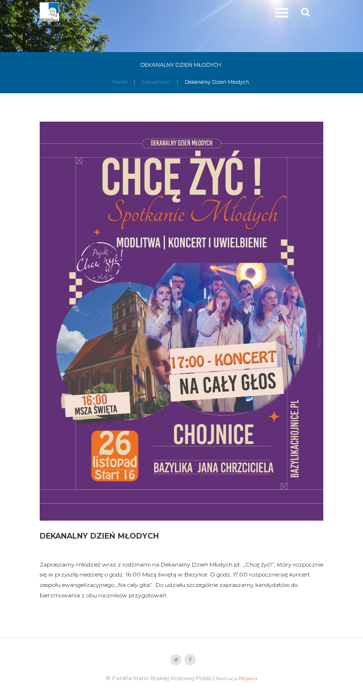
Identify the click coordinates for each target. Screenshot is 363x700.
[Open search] (306, 11)
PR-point (248, 678)
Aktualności (156, 82)
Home (119, 82)
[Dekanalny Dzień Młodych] (181, 321)
